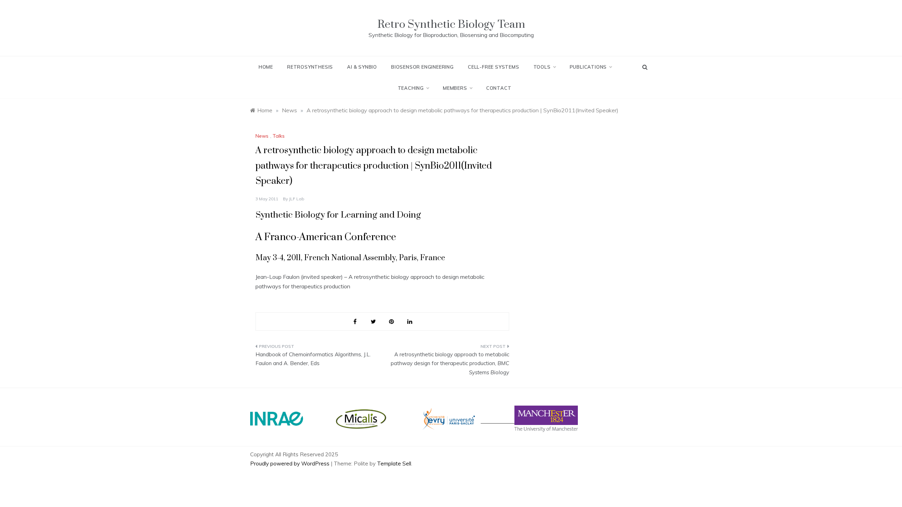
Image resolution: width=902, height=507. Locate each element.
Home (266, 67)
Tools (542, 67)
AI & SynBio (362, 67)
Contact (499, 88)
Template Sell (394, 463)
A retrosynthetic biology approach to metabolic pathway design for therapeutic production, (450, 363)
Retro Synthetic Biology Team (451, 24)
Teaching (411, 88)
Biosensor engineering (422, 67)
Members (455, 88)
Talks (279, 136)
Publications (588, 67)
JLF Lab (296, 198)
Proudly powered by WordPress (290, 463)
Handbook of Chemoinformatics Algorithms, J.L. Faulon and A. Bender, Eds (313, 359)
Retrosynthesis (310, 67)
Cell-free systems (493, 67)
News (261, 136)
